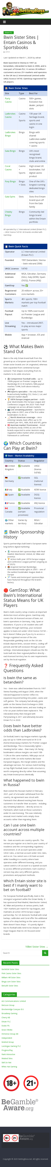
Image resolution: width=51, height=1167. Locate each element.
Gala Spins (10, 196)
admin (7, 52)
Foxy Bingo (10, 181)
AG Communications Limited (14, 1001)
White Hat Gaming (9, 1066)
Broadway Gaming (9, 1013)
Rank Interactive (8, 1054)
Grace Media (7, 1029)
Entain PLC (8, 32)
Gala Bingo (10, 150)
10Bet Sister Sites (36, 946)
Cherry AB (6, 1017)
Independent (7, 1038)
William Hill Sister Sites (11, 977)
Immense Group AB (10, 1034)
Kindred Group (8, 1042)
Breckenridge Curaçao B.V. (13, 1009)
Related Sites (7, 1058)
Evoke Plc (6, 1025)
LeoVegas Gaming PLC (11, 1046)
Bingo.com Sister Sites (11, 981)
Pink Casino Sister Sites (11, 973)
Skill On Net (6, 1062)
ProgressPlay (7, 1050)
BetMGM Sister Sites (10, 969)
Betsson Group (8, 1005)
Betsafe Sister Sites (10, 985)
